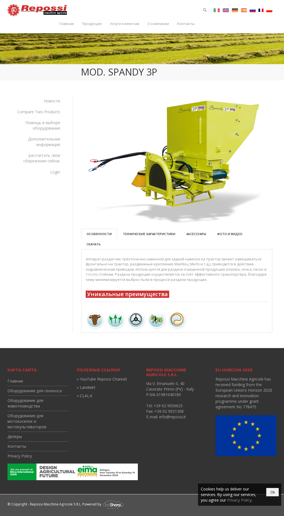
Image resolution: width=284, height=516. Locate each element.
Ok (272, 492)
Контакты (186, 23)
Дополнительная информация (44, 141)
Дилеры (14, 436)
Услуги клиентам (124, 23)
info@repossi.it (172, 416)
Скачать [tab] (94, 244)
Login (55, 172)
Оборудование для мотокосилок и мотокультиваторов (26, 421)
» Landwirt (86, 387)
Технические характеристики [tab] (149, 234)
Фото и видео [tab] (229, 234)
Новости (52, 101)
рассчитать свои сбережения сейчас (41, 158)
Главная (66, 23)
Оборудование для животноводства (25, 403)
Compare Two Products (38, 111)
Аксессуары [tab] (196, 234)
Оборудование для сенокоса (34, 390)
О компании (158, 23)
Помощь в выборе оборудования (42, 125)
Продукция (92, 23)
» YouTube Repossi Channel (102, 379)
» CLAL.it (84, 395)
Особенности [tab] (99, 234)
